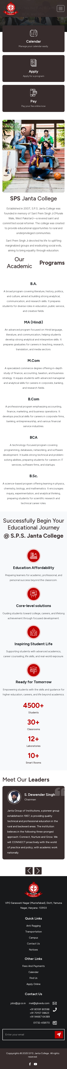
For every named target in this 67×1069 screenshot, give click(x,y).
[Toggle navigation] (60, 8)
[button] (29, 870)
